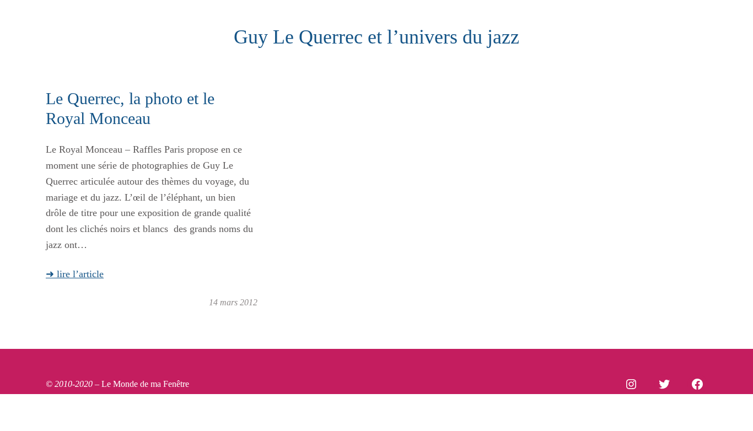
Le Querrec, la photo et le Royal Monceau (130, 108)
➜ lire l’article (75, 273)
